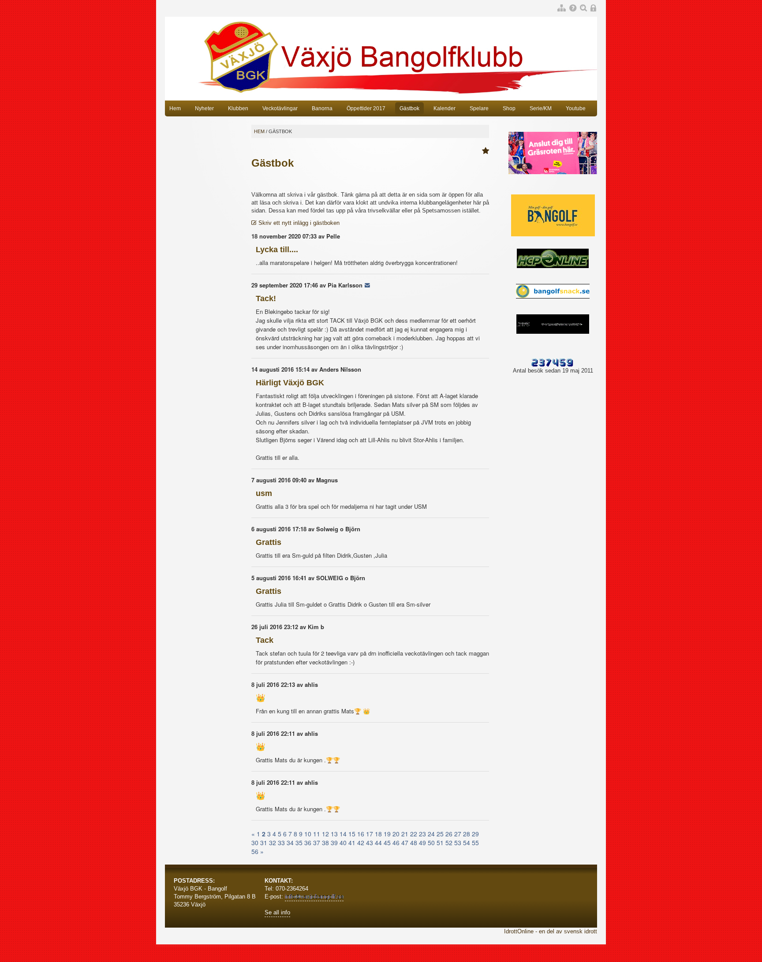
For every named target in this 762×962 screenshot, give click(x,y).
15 (351, 833)
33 (281, 842)
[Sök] (583, 8)
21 (404, 833)
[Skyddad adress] (367, 285)
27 (457, 833)
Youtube (576, 108)
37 (316, 842)
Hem (175, 108)
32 (272, 842)
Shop (509, 108)
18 (378, 833)
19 (387, 833)
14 (343, 833)
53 (457, 842)
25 (440, 833)
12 (325, 833)
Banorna (322, 108)
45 (387, 842)
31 (263, 842)
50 (431, 842)
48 (413, 842)
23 (422, 833)
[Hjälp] (572, 8)
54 (466, 842)
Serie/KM (541, 108)
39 (334, 842)
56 (254, 851)
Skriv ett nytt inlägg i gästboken (298, 223)
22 (413, 833)
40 (343, 842)
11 (316, 833)
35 (299, 842)
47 (404, 842)
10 (307, 833)
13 (334, 833)
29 (475, 833)
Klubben (238, 108)
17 (369, 833)
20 (396, 833)
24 (431, 833)
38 (325, 842)
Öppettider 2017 (366, 108)
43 (369, 842)
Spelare (479, 108)
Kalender (444, 108)
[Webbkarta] (561, 8)
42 (360, 842)
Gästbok (409, 108)
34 (290, 842)
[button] (485, 151)
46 (396, 842)
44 (378, 842)
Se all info (277, 912)
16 (360, 833)
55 (475, 842)
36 (307, 842)
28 (466, 833)
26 (448, 833)
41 (351, 842)
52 (448, 842)
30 (254, 842)
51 (440, 842)
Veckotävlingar (280, 108)
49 (422, 842)
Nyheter (204, 108)
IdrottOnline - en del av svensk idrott (550, 931)
